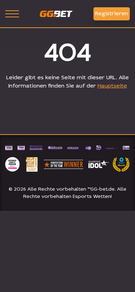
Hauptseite (112, 86)
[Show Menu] (12, 13)
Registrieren (111, 14)
